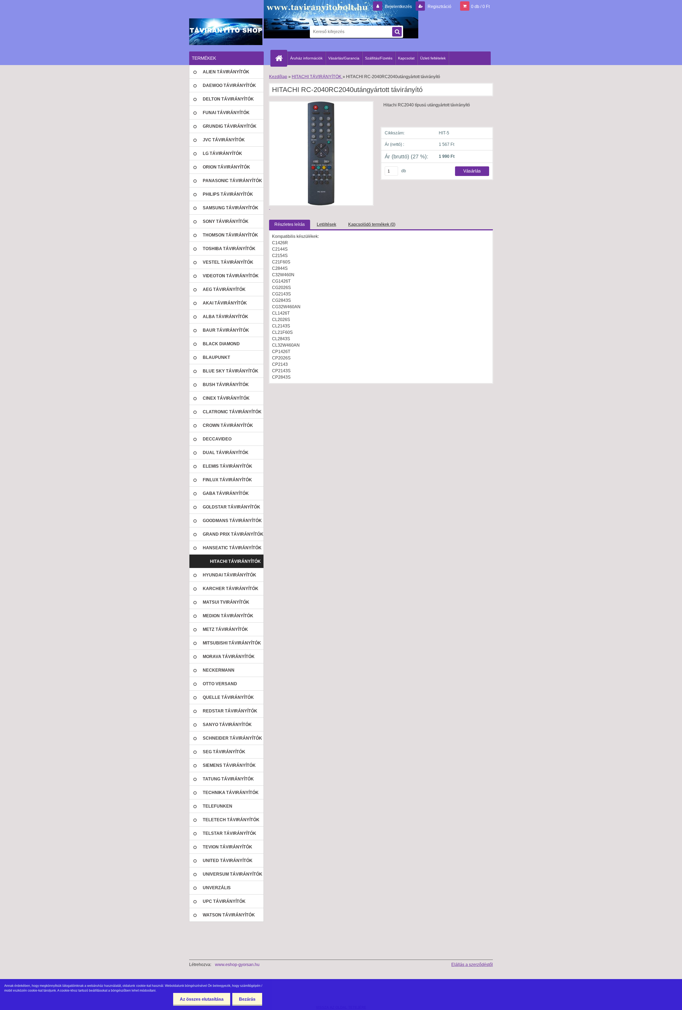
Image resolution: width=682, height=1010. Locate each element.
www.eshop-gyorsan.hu (237, 964)
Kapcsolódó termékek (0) (371, 224)
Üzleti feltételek (433, 58)
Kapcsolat (406, 58)
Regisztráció (439, 6)
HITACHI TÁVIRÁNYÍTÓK (317, 76)
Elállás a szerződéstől (472, 964)
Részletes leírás (289, 224)
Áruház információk (306, 58)
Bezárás (247, 999)
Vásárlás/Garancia (343, 58)
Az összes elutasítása (202, 999)
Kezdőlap (278, 76)
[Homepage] (281, 58)
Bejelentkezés (398, 6)
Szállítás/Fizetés (378, 58)
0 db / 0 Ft (480, 6)
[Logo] (225, 31)
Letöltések (326, 224)
